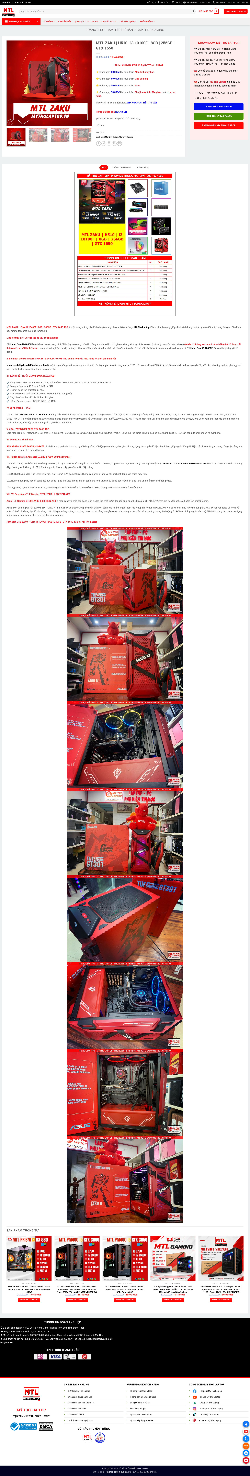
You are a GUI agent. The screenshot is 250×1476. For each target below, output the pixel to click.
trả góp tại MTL (128, 21)
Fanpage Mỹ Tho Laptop (211, 1391)
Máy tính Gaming (150, 30)
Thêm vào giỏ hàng (29, 1300)
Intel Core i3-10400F (202, 348)
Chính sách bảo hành (77, 1409)
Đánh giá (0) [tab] (143, 167)
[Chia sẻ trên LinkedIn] (119, 143)
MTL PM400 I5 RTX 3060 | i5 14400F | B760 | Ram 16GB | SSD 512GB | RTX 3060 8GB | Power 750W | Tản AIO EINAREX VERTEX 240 (77, 1289)
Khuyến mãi (64, 21)
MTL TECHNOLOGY (118, 1472)
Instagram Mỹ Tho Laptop (211, 1409)
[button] (208, 11)
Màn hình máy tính (144, 72)
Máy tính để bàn (120, 30)
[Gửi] (192, 11)
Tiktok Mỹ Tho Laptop (209, 1414)
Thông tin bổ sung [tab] (121, 167)
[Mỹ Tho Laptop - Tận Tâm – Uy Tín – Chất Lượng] (8, 11)
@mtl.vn (8, 1342)
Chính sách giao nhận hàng (80, 1397)
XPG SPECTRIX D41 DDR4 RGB (34, 414)
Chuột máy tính (142, 92)
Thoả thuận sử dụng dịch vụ (80, 1420)
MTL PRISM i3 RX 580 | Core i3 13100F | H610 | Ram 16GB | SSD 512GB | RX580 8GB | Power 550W (29, 1289)
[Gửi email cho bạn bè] (109, 143)
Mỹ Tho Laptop (77, 1339)
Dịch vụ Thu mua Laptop (141, 1414)
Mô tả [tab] (104, 167)
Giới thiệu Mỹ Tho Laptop (79, 1391)
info (2, 1342)
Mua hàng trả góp (138, 1409)
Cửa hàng (48, 21)
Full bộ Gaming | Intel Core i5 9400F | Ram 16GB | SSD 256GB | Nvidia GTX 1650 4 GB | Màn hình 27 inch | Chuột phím (173, 1289)
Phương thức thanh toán (141, 1391)
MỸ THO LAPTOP (140, 1468)
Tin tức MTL (107, 21)
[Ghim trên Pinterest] (114, 143)
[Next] (86, 83)
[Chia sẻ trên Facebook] (98, 143)
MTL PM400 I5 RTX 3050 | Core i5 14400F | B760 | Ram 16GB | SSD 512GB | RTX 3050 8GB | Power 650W (125, 1289)
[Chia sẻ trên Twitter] (103, 143)
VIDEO (95, 21)
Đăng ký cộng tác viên (140, 1403)
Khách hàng (146, 21)
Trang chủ (94, 30)
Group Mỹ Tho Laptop (209, 1403)
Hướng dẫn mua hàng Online (143, 1397)
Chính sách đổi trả (76, 1414)
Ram (137, 85)
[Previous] (11, 83)
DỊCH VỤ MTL (80, 21)
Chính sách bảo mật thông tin (81, 1403)
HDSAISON (121, 111)
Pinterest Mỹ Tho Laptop (210, 1420)
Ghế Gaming (141, 78)
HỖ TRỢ (150, 2)
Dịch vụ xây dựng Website (141, 1420)
